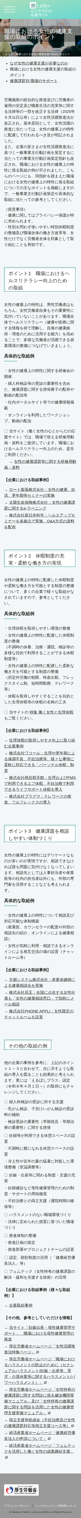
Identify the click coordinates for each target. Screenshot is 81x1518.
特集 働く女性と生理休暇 (51, 712)
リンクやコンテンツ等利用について (55, 1506)
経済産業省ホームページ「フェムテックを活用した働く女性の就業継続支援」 (39, 1448)
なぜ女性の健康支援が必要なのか (39, 63)
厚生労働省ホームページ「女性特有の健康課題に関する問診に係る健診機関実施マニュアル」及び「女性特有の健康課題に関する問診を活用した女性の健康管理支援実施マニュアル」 (39, 1401)
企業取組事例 (20, 1305)
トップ (9, 54)
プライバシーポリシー (17, 1506)
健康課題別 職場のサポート (34, 81)
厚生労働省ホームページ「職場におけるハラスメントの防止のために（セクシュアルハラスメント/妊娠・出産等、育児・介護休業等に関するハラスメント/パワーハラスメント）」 (39, 1371)
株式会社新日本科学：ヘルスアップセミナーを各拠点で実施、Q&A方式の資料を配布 (39, 521)
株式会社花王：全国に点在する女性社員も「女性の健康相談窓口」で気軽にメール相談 (39, 998)
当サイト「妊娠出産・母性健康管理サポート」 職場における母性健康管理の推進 (39, 1333)
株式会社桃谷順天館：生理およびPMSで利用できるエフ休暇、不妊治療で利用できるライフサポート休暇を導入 (40, 784)
